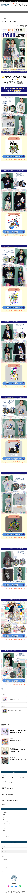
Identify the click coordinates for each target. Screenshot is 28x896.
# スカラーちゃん (6, 833)
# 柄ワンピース (5, 819)
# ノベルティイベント (7, 823)
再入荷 (7, 9)
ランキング (11, 9)
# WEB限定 (4, 812)
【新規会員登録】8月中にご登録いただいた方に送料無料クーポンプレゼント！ (14, 1)
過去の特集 (7, 13)
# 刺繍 (3, 830)
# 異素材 (4, 817)
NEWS (3, 848)
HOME (2, 13)
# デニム (4, 828)
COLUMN (4, 854)
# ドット (4, 826)
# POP (3, 814)
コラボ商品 (15, 82)
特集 (3, 856)
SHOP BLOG (12, 13)
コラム (26, 9)
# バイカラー (5, 821)
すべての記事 (4, 859)
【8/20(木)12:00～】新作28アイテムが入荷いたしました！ (14, 12)
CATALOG (4, 846)
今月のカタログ (21, 9)
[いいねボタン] (2, 688)
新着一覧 (3, 804)
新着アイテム (3, 9)
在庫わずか (16, 9)
